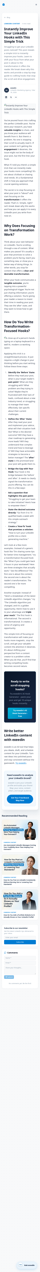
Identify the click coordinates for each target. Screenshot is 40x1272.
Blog (8, 17)
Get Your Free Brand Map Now (20, 799)
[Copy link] (16, 97)
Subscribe (20, 942)
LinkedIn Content (12, 24)
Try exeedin (20, 763)
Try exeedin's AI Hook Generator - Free (20, 713)
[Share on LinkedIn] (6, 97)
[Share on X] (11, 97)
